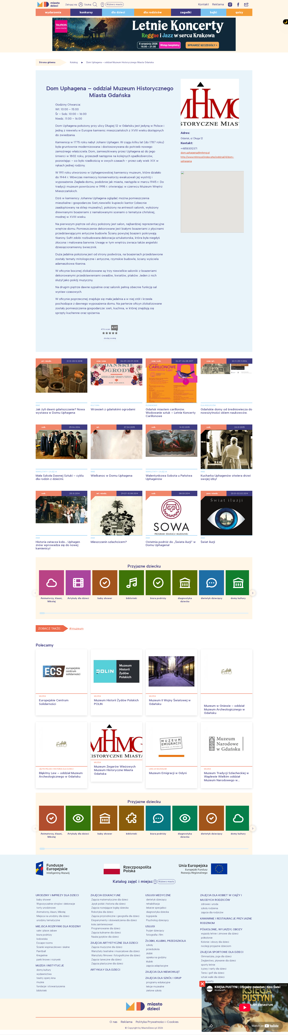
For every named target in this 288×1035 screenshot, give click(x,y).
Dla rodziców (208, 405)
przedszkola (153, 949)
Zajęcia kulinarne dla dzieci (106, 932)
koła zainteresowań (102, 924)
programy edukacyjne (158, 982)
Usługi (150, 926)
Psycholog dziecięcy (157, 920)
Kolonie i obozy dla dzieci (215, 941)
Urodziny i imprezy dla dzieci (57, 895)
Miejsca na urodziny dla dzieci (52, 916)
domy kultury (43, 969)
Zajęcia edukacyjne (105, 895)
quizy (239, 12)
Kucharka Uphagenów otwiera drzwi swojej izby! (226, 477)
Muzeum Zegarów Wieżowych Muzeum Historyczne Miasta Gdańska (115, 770)
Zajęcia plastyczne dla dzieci (107, 963)
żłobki (149, 953)
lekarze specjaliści (156, 907)
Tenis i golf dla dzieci (212, 972)
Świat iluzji (208, 542)
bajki (213, 12)
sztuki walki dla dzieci (212, 977)
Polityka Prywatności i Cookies (157, 1022)
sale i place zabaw (46, 930)
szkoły (149, 945)
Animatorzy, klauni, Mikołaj (50, 911)
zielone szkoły (154, 990)
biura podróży (44, 934)
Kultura (95, 405)
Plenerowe (151, 405)
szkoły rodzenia (209, 908)
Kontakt (203, 4)
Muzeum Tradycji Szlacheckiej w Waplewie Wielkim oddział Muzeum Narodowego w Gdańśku (226, 778)
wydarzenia (53, 12)
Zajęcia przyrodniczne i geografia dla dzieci (115, 916)
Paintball (41, 951)
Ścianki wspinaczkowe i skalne (53, 947)
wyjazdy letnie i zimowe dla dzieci (219, 933)
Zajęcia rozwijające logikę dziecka (109, 907)
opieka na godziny (156, 957)
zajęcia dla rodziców (212, 912)
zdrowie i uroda (209, 904)
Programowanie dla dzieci (105, 928)
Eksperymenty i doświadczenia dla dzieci (114, 920)
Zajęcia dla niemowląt (162, 971)
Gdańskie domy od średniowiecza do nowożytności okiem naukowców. (226, 411)
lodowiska (42, 938)
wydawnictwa (44, 974)
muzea (42, 696)
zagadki (185, 12)
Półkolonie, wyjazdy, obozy (221, 929)
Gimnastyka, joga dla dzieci (216, 956)
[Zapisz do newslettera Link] (246, 4)
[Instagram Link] (230, 4)
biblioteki (41, 990)
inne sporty (207, 981)
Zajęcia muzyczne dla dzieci (106, 947)
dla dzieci (118, 12)
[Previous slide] (35, 593)
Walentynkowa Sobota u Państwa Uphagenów (169, 477)
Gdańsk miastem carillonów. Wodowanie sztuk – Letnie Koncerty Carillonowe (171, 413)
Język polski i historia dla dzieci (56, 769)
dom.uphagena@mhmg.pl (195, 152)
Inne (38, 405)
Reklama (218, 4)
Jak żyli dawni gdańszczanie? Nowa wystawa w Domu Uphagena (60, 411)
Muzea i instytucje (50, 965)
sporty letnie (208, 964)
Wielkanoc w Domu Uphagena (111, 475)
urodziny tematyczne (48, 920)
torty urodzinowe (46, 907)
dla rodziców (153, 12)
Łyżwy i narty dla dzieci (213, 968)
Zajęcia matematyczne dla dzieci (109, 899)
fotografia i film (154, 934)
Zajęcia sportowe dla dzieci (221, 952)
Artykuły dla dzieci (105, 969)
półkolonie (206, 937)
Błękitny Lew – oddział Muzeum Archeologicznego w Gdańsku (61, 775)
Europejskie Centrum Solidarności (53, 702)
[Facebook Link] (238, 4)
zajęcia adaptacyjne (157, 965)
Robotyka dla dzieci (102, 911)
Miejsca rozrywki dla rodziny (58, 926)
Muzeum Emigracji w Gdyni (168, 773)
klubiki (149, 961)
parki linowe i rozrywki (48, 959)
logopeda (151, 916)
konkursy (86, 12)
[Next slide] (253, 593)
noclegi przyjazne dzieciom (216, 946)
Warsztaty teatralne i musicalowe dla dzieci (115, 951)
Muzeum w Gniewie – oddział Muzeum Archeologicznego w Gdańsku (224, 709)
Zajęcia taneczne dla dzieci (106, 959)
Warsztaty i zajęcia (46, 471)
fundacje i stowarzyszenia (50, 986)
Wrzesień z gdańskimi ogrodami (113, 409)
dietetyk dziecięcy (156, 899)
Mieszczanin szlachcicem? (109, 542)
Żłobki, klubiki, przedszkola (165, 940)
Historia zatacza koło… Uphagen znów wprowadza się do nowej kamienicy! (58, 545)
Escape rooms (44, 942)
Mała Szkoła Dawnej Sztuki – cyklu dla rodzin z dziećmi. (60, 477)
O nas (113, 1022)
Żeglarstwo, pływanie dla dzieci (218, 960)
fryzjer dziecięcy (155, 930)
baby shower (43, 899)
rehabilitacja (153, 903)
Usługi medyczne (158, 895)
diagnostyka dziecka (157, 911)
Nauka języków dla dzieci (105, 936)
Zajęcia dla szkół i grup (163, 978)
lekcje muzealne (158, 769)
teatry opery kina (46, 978)
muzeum (78, 628)
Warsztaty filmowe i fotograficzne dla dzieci (115, 955)
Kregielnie (42, 955)
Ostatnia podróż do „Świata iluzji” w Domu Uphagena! (171, 543)
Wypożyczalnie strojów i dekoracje (55, 903)
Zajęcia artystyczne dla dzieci (114, 942)
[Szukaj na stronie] (91, 4)
